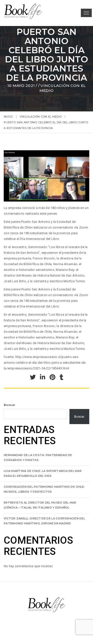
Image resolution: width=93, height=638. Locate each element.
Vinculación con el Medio (41, 116)
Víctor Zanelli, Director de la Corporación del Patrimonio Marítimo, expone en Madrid (44, 521)
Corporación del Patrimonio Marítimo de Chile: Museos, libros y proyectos (44, 489)
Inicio (8, 116)
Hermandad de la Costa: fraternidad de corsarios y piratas (38, 457)
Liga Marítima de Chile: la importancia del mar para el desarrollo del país (43, 473)
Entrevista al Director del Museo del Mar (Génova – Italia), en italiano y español (40, 505)
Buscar (10, 405)
